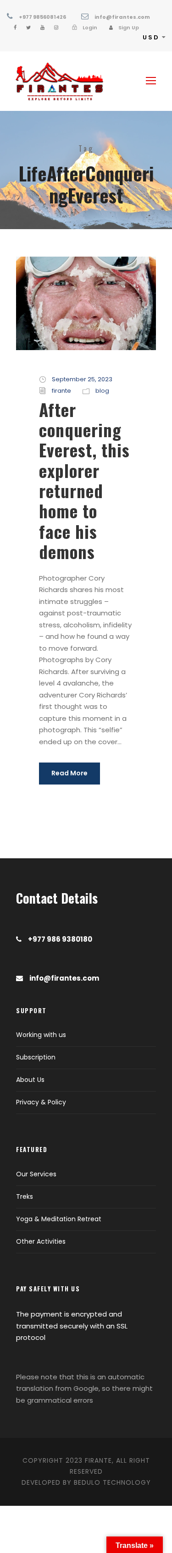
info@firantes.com (122, 17)
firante (61, 390)
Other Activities (41, 1241)
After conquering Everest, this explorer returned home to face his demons (84, 481)
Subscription (35, 1057)
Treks (24, 1196)
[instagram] (56, 27)
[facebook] (15, 27)
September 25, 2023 (82, 379)
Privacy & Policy (41, 1102)
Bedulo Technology (112, 1482)
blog (102, 390)
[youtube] (42, 27)
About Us (30, 1079)
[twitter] (28, 27)
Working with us (41, 1034)
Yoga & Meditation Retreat (58, 1219)
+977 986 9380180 (60, 939)
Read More (69, 773)
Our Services (36, 1174)
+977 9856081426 (42, 17)
